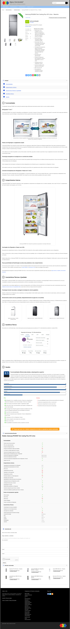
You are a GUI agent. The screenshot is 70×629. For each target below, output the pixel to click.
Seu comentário (5, 540)
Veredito (7, 97)
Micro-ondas (26, 609)
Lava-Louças (26, 605)
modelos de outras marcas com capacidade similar (11, 286)
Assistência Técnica (10, 93)
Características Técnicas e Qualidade (13, 90)
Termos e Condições (5, 600)
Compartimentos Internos (11, 87)
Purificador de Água (28, 610)
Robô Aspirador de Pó (28, 614)
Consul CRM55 (24, 267)
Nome (3, 549)
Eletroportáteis (27, 611)
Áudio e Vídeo (27, 593)
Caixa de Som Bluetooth (28, 594)
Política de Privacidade (12, 600)
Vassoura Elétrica (27, 615)
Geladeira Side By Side (28, 604)
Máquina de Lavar (27, 606)
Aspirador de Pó (27, 613)
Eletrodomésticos (9, 9)
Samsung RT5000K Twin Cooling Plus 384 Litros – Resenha (37, 569)
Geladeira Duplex (17, 9)
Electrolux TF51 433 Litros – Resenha (15, 568)
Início (3, 9)
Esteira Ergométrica (28, 619)
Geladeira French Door (28, 602)
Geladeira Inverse (27, 603)
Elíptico (26, 618)
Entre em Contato (9, 598)
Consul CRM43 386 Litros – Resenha (59, 568)
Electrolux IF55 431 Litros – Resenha (59, 576)
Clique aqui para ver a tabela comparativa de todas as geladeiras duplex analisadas (36, 429)
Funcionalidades (9, 84)
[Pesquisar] (66, 3)
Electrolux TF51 (32, 267)
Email (3, 553)
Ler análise (32, 22)
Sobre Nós (4, 598)
